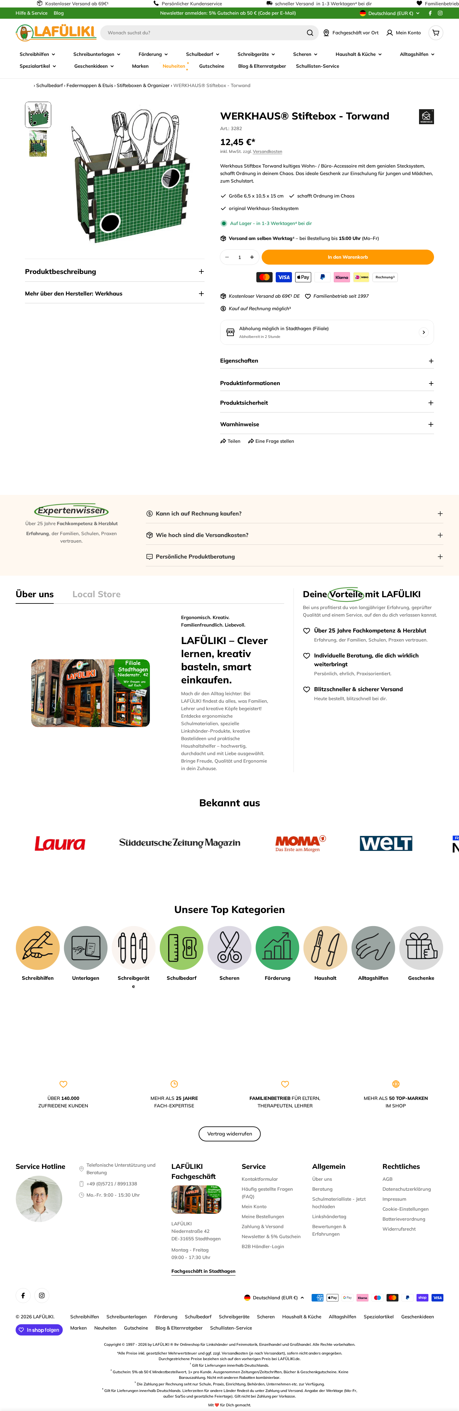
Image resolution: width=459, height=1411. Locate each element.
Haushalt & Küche (301, 1317)
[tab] (35, 596)
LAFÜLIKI (43, 1317)
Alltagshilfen (342, 1317)
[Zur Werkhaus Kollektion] (426, 116)
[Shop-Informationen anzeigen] (424, 332)
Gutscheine (136, 1328)
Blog (59, 13)
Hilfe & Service (31, 13)
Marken (78, 1328)
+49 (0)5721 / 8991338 (111, 1184)
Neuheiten (105, 1328)
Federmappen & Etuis (90, 85)
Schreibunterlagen (126, 1317)
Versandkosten (267, 151)
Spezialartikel (379, 1317)
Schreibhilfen (84, 1317)
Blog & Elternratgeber (179, 1328)
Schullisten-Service (231, 1328)
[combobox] (209, 32)
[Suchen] (310, 33)
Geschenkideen (417, 1317)
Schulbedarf (49, 85)
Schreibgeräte (234, 1317)
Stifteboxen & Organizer (143, 85)
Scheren (266, 1317)
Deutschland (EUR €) (390, 13)
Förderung (165, 1317)
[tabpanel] (150, 693)
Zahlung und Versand (284, 1390)
